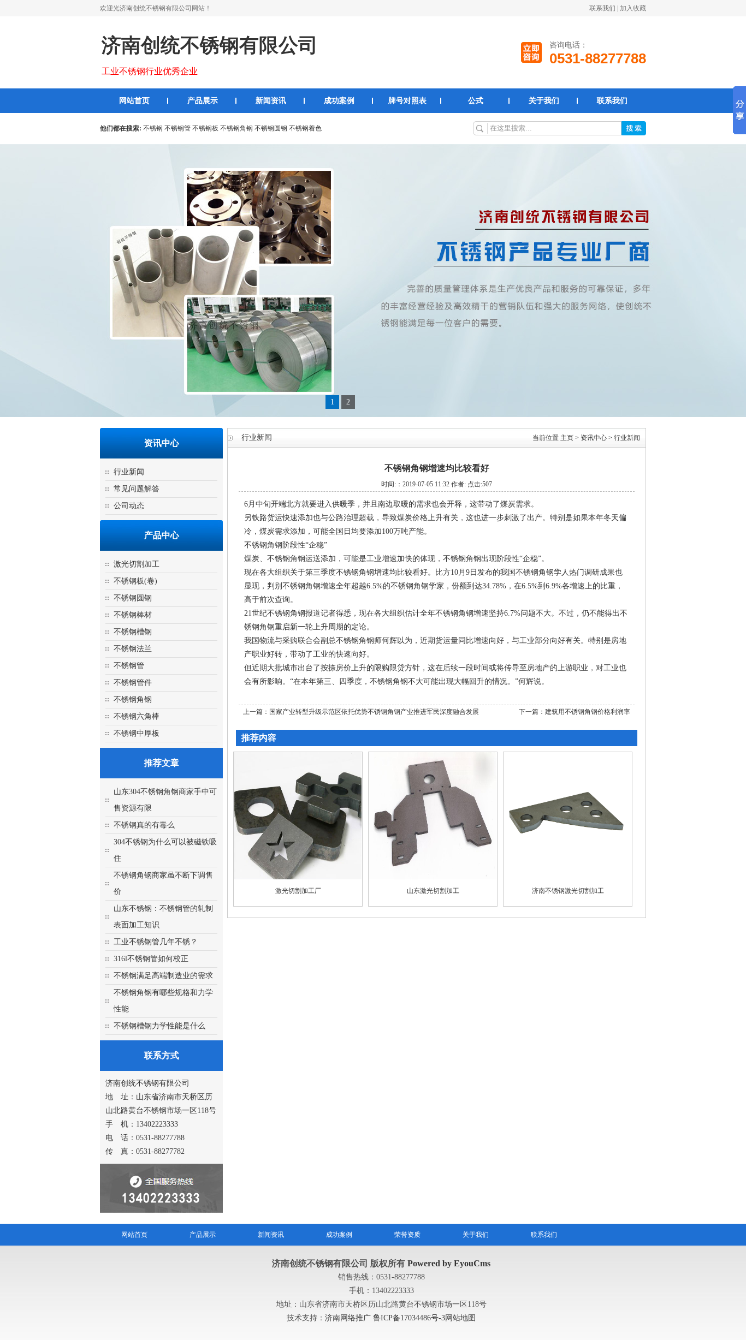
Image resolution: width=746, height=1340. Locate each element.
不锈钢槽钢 (133, 632)
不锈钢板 (205, 128)
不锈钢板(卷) (135, 581)
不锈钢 (153, 128)
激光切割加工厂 (298, 891)
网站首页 (134, 101)
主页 (566, 438)
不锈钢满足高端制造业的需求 (163, 976)
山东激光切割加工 (433, 891)
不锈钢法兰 (133, 649)
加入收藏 (633, 8)
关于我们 (544, 101)
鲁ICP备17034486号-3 (409, 1318)
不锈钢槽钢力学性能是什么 (159, 1026)
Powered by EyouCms (447, 1263)
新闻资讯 (271, 101)
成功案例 (339, 101)
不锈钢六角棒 (136, 716)
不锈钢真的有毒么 (144, 825)
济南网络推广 (349, 1318)
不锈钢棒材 (133, 615)
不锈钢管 (177, 128)
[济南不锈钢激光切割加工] (567, 877)
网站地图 (460, 1318)
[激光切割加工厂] (298, 877)
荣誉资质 (407, 1234)
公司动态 (129, 506)
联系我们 (602, 8)
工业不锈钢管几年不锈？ (156, 942)
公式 (475, 101)
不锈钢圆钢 (270, 128)
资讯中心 (594, 438)
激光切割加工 (136, 564)
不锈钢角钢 (236, 128)
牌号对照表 (407, 101)
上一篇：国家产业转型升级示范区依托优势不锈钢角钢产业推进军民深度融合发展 (361, 712)
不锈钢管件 (133, 682)
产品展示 (202, 101)
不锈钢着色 (305, 128)
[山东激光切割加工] (432, 877)
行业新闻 (129, 472)
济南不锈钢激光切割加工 (568, 891)
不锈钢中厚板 (136, 733)
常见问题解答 (136, 489)
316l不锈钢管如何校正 (151, 959)
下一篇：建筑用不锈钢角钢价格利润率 (574, 712)
